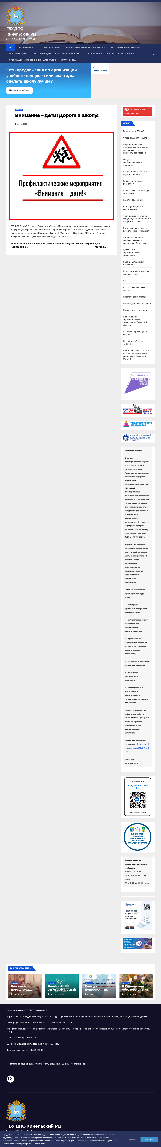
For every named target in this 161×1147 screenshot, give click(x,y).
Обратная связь (51, 47)
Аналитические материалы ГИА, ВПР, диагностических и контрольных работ (137, 219)
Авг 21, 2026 (55, 994)
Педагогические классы (134, 297)
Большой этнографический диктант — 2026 (62, 989)
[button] (153, 54)
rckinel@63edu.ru (51, 1044)
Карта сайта (68, 60)
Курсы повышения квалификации (85, 47)
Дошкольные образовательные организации (131, 252)
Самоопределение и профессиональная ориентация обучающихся (135, 240)
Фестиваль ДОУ (18, 54)
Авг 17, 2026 (92, 994)
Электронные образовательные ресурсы (111, 54)
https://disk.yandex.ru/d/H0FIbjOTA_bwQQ (137, 748)
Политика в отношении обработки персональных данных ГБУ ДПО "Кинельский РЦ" (46, 1064)
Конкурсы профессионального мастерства (133, 162)
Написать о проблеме (19, 90)
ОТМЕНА (132, 1139)
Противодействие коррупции (137, 303)
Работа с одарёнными (133, 200)
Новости (19, 109)
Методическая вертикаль (125, 47)
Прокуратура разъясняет (135, 310)
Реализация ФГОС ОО (133, 131)
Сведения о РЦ (26, 47)
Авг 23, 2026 (18, 994)
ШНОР (126, 281)
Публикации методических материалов (32, 60)
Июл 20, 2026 (130, 994)
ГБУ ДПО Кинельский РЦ (33, 1126)
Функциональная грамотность (137, 138)
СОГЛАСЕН (149, 1139)
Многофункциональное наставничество (57, 54)
